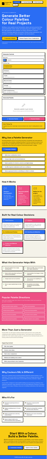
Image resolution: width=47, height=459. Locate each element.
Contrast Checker (27, 2)
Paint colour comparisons (10, 354)
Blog (16, 4)
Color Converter (38, 2)
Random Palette (35, 119)
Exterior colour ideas (9, 350)
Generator (17, 2)
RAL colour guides (8, 346)
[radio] (23, 66)
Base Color (5, 57)
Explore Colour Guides (32, 447)
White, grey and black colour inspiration (14, 361)
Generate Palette (13, 119)
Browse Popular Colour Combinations (29, 38)
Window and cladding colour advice (12, 357)
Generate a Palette (10, 38)
